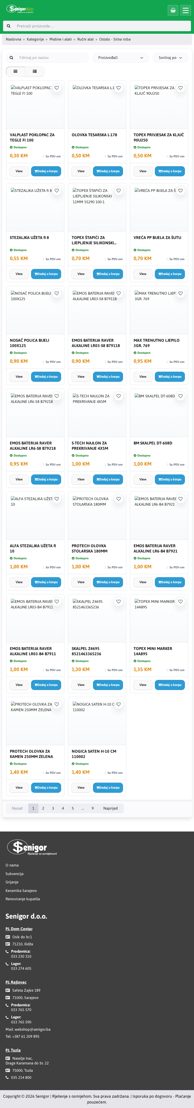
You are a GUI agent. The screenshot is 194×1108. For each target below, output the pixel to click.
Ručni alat (85, 39)
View (19, 171)
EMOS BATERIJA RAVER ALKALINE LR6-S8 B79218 (33, 446)
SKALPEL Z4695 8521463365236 (86, 651)
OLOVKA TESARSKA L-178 (94, 134)
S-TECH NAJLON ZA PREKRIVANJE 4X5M (90, 446)
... (83, 808)
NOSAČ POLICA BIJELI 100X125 (29, 343)
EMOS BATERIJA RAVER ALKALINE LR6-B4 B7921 (156, 548)
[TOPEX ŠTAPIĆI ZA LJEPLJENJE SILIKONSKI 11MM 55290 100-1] (97, 207)
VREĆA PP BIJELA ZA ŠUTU (157, 237)
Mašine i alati (61, 39)
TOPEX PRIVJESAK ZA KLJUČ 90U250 (159, 137)
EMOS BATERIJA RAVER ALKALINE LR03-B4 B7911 (33, 651)
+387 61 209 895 (25, 1036)
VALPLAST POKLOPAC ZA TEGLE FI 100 (32, 137)
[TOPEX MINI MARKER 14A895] (159, 618)
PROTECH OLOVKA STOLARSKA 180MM (89, 548)
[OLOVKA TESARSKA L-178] (97, 105)
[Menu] (185, 10)
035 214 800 (21, 1077)
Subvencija (14, 874)
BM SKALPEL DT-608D (153, 443)
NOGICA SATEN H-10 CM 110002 (94, 754)
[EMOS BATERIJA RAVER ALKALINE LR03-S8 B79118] (97, 310)
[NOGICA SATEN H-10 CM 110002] (97, 721)
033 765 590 (21, 1022)
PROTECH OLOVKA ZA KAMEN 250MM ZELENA (31, 754)
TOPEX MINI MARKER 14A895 (153, 651)
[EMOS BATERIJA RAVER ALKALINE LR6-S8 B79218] (35, 413)
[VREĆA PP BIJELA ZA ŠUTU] (159, 207)
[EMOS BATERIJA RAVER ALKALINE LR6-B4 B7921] (159, 516)
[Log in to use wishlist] (57, 88)
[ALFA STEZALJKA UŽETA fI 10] (35, 516)
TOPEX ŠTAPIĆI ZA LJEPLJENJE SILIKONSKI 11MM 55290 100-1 (93, 240)
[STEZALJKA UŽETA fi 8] (35, 207)
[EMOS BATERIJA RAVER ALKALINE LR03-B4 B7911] (35, 618)
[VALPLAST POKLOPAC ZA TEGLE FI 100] (35, 105)
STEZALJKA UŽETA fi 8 (29, 237)
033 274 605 (21, 968)
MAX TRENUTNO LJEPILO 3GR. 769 (157, 343)
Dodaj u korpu (47, 171)
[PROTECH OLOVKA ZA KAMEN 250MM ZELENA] (35, 721)
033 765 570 (21, 1010)
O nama (12, 865)
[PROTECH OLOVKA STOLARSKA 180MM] (97, 516)
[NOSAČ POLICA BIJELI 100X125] (35, 310)
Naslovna (13, 39)
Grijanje (12, 882)
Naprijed (110, 808)
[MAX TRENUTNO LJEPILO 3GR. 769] (159, 310)
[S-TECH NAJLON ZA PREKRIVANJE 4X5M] (97, 413)
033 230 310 (21, 956)
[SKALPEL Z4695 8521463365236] (97, 618)
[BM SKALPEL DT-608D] (159, 413)
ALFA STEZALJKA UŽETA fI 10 (33, 548)
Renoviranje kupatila (23, 899)
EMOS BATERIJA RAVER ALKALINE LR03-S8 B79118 (96, 343)
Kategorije (35, 39)
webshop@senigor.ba (33, 1029)
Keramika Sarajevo (21, 890)
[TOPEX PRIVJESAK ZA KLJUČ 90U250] (159, 105)
